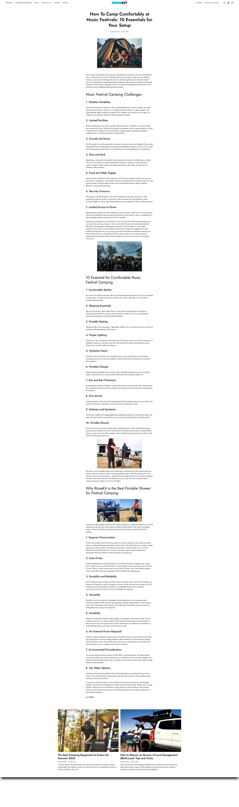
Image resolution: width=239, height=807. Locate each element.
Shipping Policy (126, 789)
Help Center (125, 792)
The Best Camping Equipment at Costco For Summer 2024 (83, 756)
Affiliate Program (161, 792)
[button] (9, 3)
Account (124, 786)
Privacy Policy (195, 789)
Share (91, 697)
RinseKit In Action (162, 789)
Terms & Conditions (197, 786)
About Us (159, 786)
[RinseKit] (119, 2)
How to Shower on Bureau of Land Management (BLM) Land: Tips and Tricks (149, 756)
